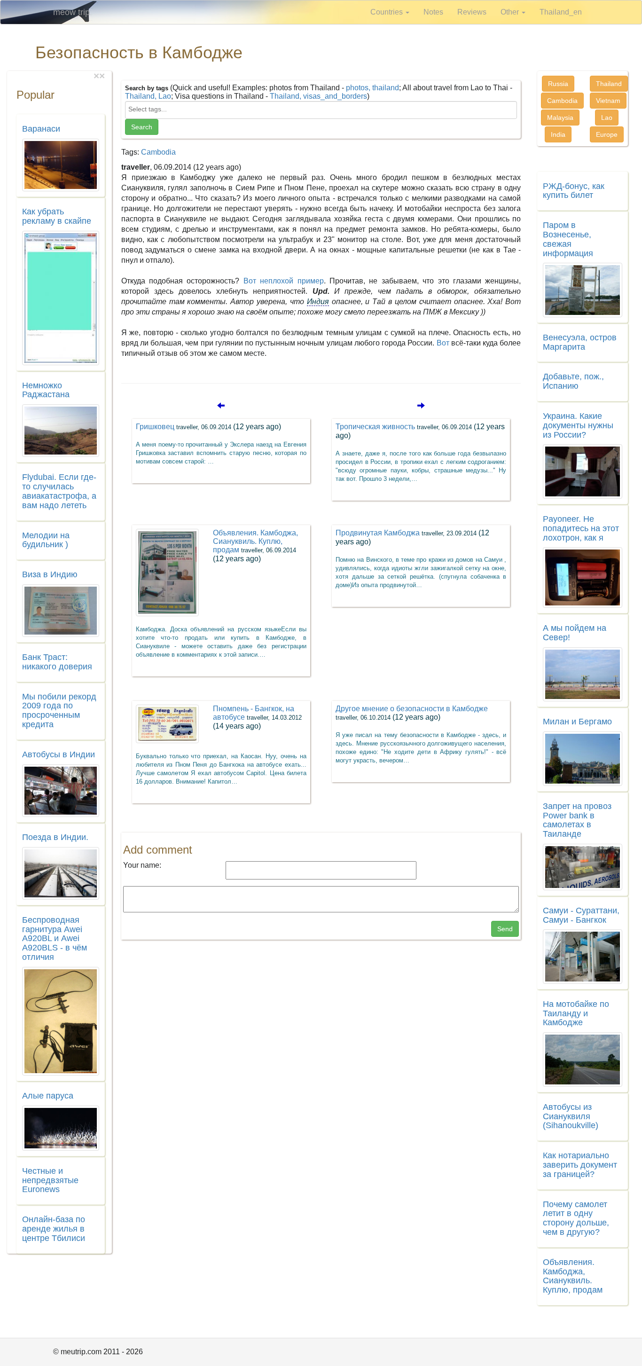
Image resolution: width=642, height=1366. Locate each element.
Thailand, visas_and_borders (318, 96)
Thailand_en (561, 12)
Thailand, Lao (148, 96)
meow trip (71, 12)
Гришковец (208, 427)
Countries (387, 12)
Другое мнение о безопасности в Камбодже (412, 713)
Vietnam (608, 100)
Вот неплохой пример (283, 281)
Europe (607, 134)
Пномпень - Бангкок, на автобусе (257, 717)
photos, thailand (372, 88)
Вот (443, 343)
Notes (433, 12)
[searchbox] (321, 109)
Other (511, 12)
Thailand (609, 83)
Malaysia (560, 117)
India (558, 134)
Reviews (471, 12)
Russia (558, 83)
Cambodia (158, 152)
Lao (606, 117)
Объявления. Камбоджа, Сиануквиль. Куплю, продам (255, 546)
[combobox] (321, 110)
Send (505, 929)
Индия (318, 302)
